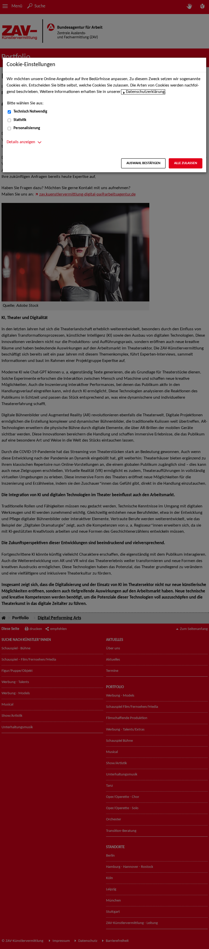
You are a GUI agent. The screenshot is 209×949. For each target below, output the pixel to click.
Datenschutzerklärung (145, 92)
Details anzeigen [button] (21, 142)
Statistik (20, 120)
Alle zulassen (185, 163)
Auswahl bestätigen (143, 163)
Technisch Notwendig (30, 112)
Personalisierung (27, 128)
